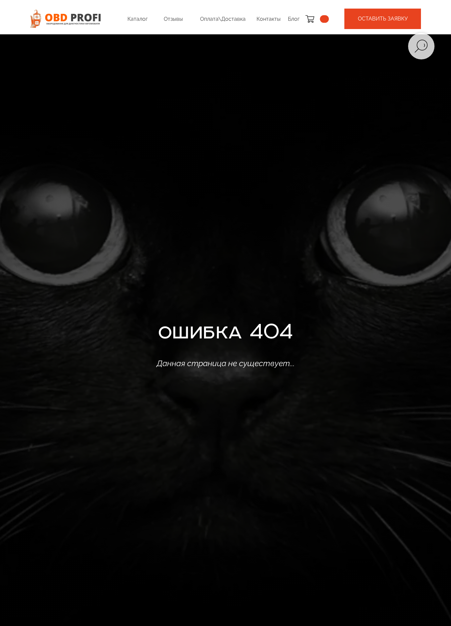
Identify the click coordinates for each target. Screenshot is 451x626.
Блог (293, 19)
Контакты (269, 19)
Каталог (137, 19)
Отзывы (173, 19)
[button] (382, 19)
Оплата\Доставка (223, 19)
